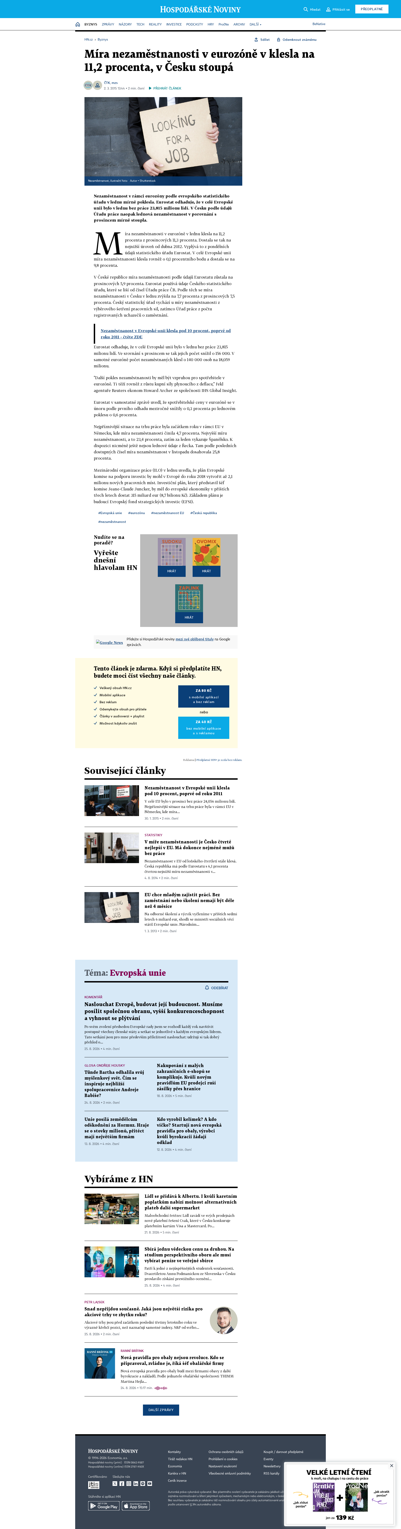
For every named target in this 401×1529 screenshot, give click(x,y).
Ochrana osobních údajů (226, 1452)
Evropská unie (138, 973)
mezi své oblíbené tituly (195, 639)
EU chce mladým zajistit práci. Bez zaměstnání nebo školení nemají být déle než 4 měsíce (189, 901)
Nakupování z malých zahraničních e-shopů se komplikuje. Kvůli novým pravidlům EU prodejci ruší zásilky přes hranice (186, 1077)
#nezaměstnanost (112, 522)
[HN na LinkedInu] (135, 1483)
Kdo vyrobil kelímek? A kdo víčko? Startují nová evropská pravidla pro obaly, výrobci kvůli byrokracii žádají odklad (189, 1131)
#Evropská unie (110, 513)
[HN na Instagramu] (128, 1483)
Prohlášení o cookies (223, 1459)
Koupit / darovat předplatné (283, 1452)
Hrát (171, 571)
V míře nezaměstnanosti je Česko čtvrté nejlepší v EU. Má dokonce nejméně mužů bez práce (189, 848)
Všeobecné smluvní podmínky (230, 1473)
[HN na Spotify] (142, 1483)
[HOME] (78, 24)
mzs (115, 83)
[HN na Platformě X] (115, 1483)
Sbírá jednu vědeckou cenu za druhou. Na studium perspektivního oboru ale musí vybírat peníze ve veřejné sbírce (189, 1255)
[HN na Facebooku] (122, 1483)
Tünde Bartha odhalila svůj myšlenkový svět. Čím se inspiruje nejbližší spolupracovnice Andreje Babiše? (114, 1084)
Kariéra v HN (177, 1473)
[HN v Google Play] (104, 1505)
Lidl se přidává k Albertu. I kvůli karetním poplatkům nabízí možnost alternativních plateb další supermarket (191, 1202)
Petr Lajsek (94, 1302)
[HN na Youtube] (149, 1483)
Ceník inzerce (177, 1480)
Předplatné (372, 9)
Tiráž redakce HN (180, 1459)
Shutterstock (147, 181)
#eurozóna (136, 513)
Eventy (268, 1459)
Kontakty (174, 1452)
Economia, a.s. (118, 1458)
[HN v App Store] (136, 1505)
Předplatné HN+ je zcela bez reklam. (219, 760)
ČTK (107, 83)
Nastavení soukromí (223, 1466)
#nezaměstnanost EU (167, 513)
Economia (175, 1466)
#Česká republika (204, 513)
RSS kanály (271, 1473)
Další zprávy (161, 1410)
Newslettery (272, 1466)
